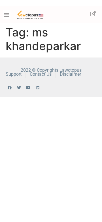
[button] (6, 14)
